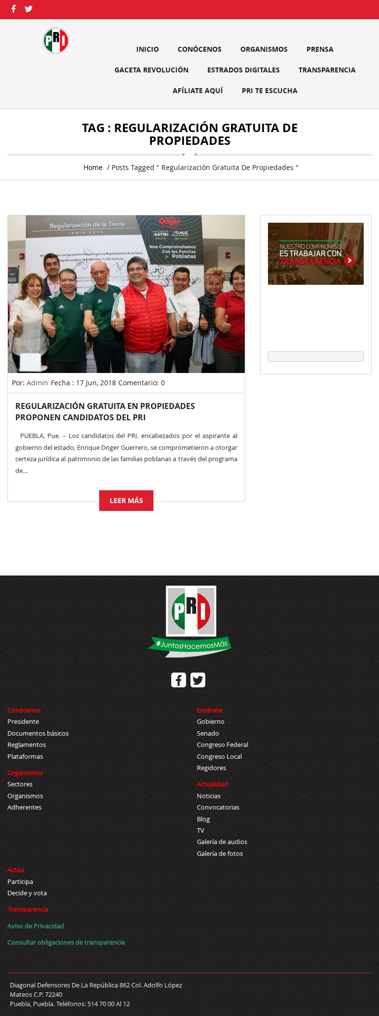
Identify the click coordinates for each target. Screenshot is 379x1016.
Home (93, 167)
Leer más (126, 500)
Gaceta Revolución (151, 69)
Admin (37, 382)
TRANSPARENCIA (327, 69)
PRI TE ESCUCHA (270, 90)
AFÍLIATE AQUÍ (198, 90)
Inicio (147, 49)
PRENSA (320, 49)
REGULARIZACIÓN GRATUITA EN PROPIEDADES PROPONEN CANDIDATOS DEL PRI (105, 412)
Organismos (264, 49)
